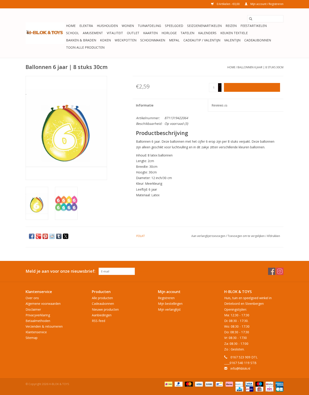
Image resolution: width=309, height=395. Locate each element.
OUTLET (133, 33)
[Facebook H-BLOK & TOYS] (271, 271)
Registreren (166, 298)
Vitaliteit (115, 33)
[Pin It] (45, 236)
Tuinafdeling (149, 26)
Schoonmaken (152, 40)
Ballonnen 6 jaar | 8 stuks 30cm (260, 67)
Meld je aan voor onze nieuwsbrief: (60, 271)
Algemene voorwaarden (43, 303)
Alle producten (102, 298)
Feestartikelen (253, 26)
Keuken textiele (234, 33)
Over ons (32, 298)
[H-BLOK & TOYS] (45, 33)
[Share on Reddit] (52, 236)
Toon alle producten (85, 47)
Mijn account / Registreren (266, 4)
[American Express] (278, 384)
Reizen (231, 26)
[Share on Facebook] (31, 236)
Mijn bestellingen (170, 303)
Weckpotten (125, 40)
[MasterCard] (188, 384)
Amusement (93, 33)
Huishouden (107, 26)
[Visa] (198, 384)
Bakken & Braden (81, 40)
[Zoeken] (250, 18)
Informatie (144, 105)
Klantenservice (36, 332)
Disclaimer (33, 309)
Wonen (128, 26)
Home (71, 26)
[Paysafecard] (239, 384)
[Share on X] (65, 236)
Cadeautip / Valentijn (201, 40)
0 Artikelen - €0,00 (228, 4)
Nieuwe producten (105, 309)
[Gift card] (259, 389)
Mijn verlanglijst (169, 309)
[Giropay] (249, 389)
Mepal (174, 40)
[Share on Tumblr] (59, 236)
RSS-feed (98, 321)
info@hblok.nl (240, 368)
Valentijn (232, 40)
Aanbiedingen (102, 315)
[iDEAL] (168, 384)
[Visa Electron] (249, 384)
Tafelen (187, 33)
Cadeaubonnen (257, 40)
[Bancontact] (219, 384)
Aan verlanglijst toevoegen (208, 236)
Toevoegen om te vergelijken (246, 236)
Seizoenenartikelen (204, 26)
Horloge (169, 33)
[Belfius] (269, 384)
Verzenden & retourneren (44, 326)
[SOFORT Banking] (229, 384)
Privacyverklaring (38, 315)
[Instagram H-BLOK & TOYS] (279, 271)
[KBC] (239, 389)
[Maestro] (259, 384)
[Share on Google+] (38, 236)
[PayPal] (178, 384)
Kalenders (207, 33)
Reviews (219, 105)
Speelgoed (174, 26)
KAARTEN (150, 33)
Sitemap (32, 338)
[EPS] (269, 389)
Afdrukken (273, 236)
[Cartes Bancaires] (278, 389)
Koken (105, 40)
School (72, 33)
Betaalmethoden (38, 321)
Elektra (86, 26)
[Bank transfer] (209, 384)
